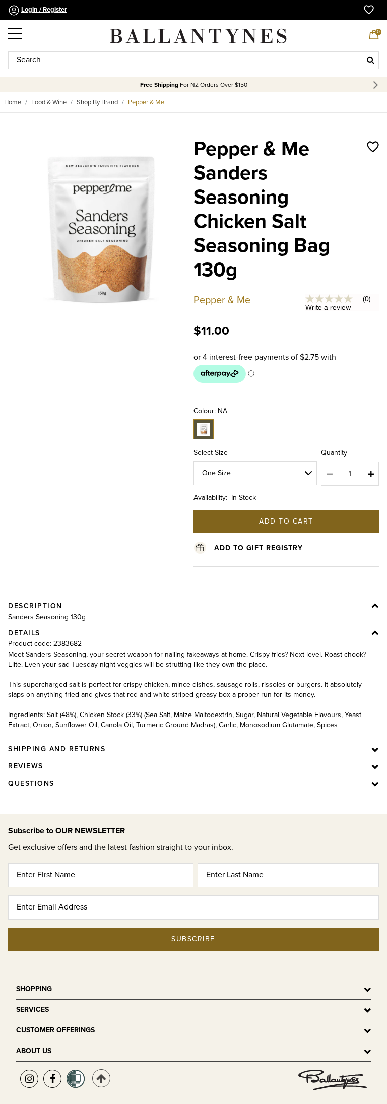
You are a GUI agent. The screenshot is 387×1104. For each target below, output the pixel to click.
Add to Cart (286, 521)
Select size (211, 452)
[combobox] (193, 60)
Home (12, 102)
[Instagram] (29, 1079)
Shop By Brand (97, 102)
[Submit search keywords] (370, 60)
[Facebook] (52, 1079)
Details (24, 633)
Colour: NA (210, 411)
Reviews (25, 766)
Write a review (328, 307)
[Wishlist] (373, 219)
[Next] (377, 85)
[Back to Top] (101, 1078)
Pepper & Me (146, 102)
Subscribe (193, 939)
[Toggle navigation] (16, 31)
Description (35, 606)
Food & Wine (49, 102)
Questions (31, 783)
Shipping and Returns (56, 749)
